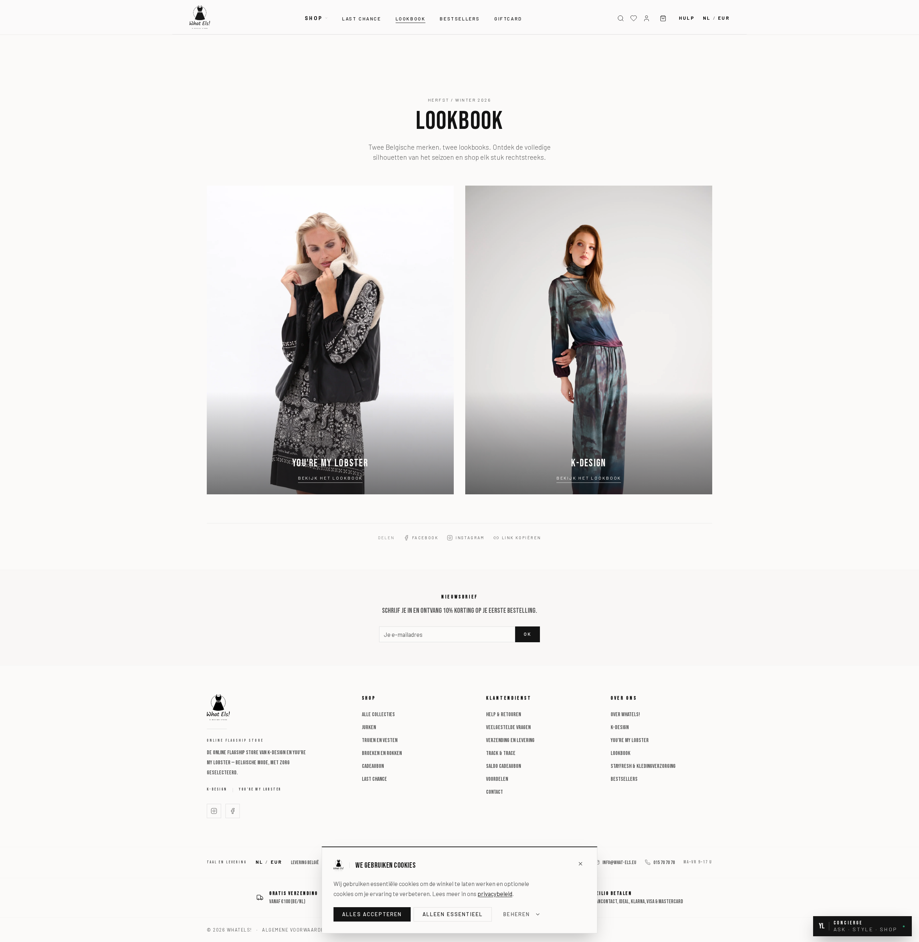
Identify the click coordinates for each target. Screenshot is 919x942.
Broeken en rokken (382, 753)
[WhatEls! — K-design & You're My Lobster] (200, 17)
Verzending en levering (510, 740)
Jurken (369, 727)
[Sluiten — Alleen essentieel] (580, 864)
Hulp (686, 18)
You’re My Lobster (260, 789)
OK (527, 634)
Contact (494, 792)
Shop (314, 18)
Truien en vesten (379, 740)
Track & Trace (501, 753)
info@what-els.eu (619, 862)
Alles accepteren (372, 914)
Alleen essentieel (453, 914)
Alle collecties (378, 714)
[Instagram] (214, 811)
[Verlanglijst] (633, 18)
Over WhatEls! (625, 714)
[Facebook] (232, 811)
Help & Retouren (503, 714)
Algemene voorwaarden (294, 930)
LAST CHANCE (361, 19)
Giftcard (508, 19)
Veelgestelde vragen (508, 727)
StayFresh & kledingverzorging (643, 766)
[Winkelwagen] (663, 18)
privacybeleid (494, 893)
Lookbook (411, 19)
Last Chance (374, 779)
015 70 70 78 (664, 862)
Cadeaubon (373, 766)
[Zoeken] (620, 18)
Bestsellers (460, 19)
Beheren (516, 914)
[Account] (646, 18)
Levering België (305, 862)
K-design (217, 789)
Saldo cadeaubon (503, 766)
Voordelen (497, 779)
